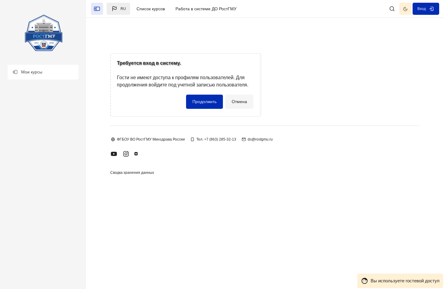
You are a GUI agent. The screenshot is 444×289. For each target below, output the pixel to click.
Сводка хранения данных (132, 172)
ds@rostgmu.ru (260, 139)
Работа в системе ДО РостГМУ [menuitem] (205, 8)
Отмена (239, 101)
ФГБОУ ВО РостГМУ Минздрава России (151, 139)
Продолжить (204, 101)
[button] (43, 72)
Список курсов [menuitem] (151, 8)
